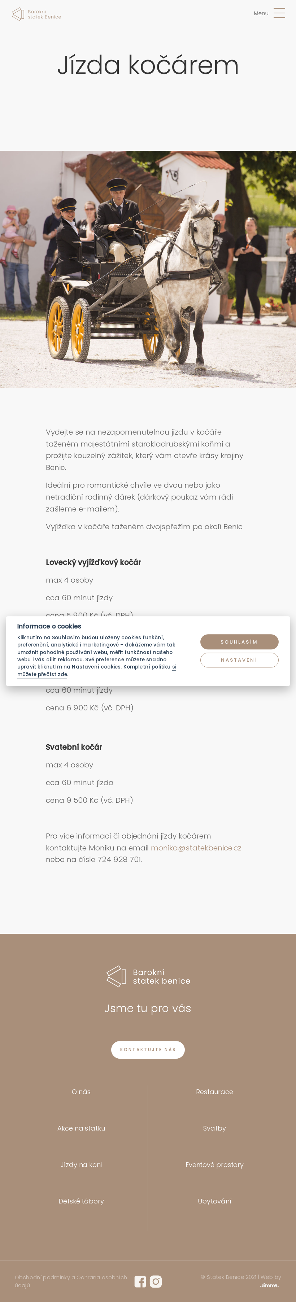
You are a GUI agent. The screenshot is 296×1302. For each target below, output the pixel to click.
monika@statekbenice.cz (196, 847)
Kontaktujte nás (148, 1050)
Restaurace (214, 1091)
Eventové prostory (215, 1164)
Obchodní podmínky (42, 1277)
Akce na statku (81, 1128)
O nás (81, 1091)
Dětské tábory (81, 1201)
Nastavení (239, 660)
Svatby (214, 1128)
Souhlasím (239, 642)
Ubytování (214, 1201)
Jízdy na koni (81, 1164)
